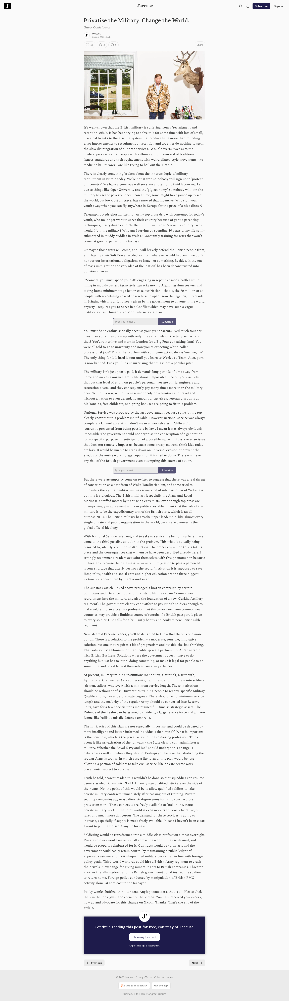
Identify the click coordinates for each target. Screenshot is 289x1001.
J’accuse (96, 34)
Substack (128, 993)
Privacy (139, 977)
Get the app (161, 985)
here (195, 552)
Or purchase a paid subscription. (144, 945)
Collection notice (163, 977)
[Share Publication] (248, 6)
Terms (148, 977)
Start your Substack (135, 985)
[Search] (240, 6)
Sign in (278, 6)
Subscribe (261, 6)
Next (195, 963)
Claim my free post (144, 937)
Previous (96, 963)
